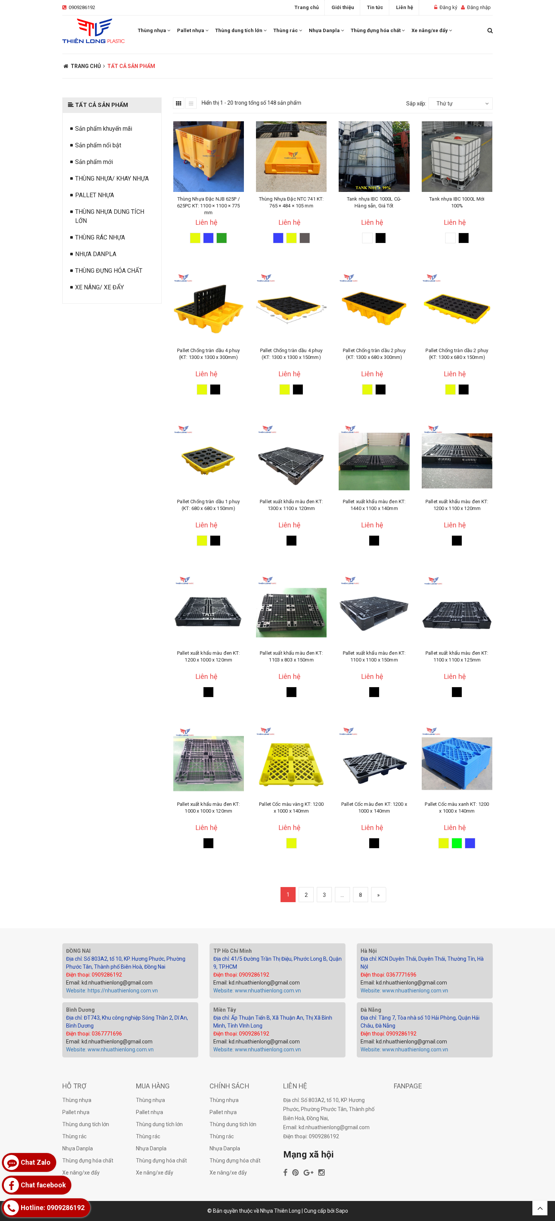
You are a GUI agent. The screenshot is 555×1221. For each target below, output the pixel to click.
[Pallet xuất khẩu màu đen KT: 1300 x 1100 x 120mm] (291, 459)
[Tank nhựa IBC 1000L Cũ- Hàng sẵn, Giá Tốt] (374, 156)
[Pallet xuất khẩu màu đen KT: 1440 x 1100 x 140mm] (374, 459)
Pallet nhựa (191, 30)
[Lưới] (178, 103)
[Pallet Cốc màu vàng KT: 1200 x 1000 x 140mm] (291, 761)
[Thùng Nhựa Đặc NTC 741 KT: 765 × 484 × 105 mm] (291, 156)
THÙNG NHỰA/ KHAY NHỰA (112, 178)
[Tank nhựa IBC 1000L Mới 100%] (457, 156)
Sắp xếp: (416, 103)
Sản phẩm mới (94, 161)
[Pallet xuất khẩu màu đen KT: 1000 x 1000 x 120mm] (208, 761)
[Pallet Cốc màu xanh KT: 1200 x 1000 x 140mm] (457, 761)
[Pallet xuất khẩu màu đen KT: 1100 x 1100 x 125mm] (457, 610)
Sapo (342, 1211)
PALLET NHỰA (94, 195)
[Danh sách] (191, 103)
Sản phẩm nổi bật (98, 145)
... (342, 895)
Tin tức (375, 7)
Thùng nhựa (152, 30)
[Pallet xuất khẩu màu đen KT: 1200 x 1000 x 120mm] (208, 610)
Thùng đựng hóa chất (376, 30)
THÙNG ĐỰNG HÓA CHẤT (108, 270)
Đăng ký (448, 7)
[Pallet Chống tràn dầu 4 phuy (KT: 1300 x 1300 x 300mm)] (208, 307)
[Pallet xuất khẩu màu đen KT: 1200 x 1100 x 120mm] (457, 459)
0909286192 (82, 7)
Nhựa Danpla (325, 30)
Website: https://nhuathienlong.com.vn (112, 991)
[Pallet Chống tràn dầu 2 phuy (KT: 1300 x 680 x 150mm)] (457, 307)
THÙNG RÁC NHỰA (100, 237)
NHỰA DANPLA (95, 254)
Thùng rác (286, 30)
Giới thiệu (342, 7)
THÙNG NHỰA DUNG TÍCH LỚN (109, 216)
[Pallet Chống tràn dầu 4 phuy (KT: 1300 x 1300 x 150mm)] (291, 307)
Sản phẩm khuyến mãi (103, 128)
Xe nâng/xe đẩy (430, 30)
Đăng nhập (479, 7)
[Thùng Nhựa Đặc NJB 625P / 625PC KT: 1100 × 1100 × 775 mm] (208, 156)
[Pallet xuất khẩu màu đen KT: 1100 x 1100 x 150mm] (374, 610)
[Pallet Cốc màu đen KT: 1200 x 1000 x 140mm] (374, 761)
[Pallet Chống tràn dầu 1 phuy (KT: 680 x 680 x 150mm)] (208, 459)
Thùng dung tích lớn (239, 30)
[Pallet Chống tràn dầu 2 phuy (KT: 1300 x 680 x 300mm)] (374, 307)
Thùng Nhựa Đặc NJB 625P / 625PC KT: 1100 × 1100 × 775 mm (208, 205)
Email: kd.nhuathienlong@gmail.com (109, 983)
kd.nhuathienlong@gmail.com (334, 1127)
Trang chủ (306, 7)
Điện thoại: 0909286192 (94, 975)
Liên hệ (404, 7)
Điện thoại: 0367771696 (388, 975)
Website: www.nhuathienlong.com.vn (257, 991)
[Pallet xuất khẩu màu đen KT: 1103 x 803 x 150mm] (291, 610)
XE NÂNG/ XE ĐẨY (99, 287)
